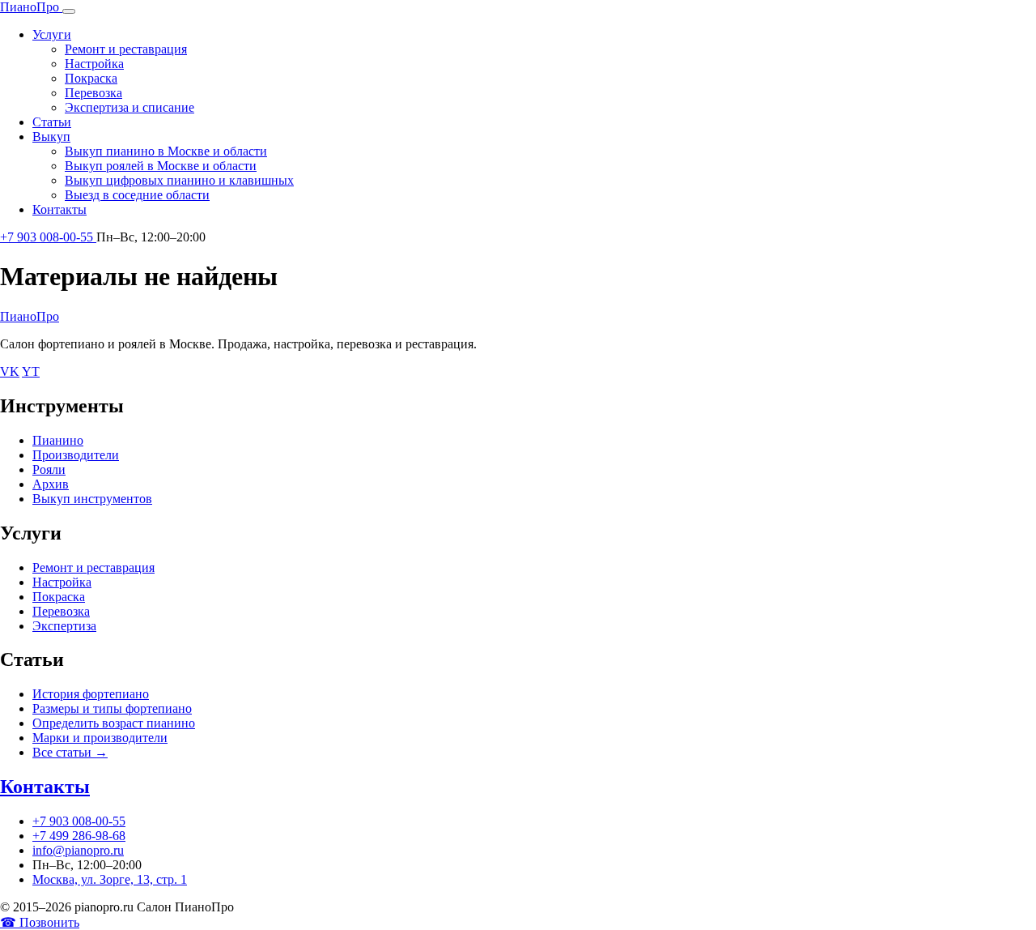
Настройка (94, 63)
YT (31, 371)
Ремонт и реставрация (126, 49)
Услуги (51, 34)
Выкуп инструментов (92, 499)
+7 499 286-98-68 (78, 836)
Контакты (59, 209)
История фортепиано (90, 694)
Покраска (91, 78)
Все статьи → (70, 752)
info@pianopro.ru (78, 850)
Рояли (49, 469)
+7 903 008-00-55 (48, 237)
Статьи (51, 122)
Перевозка (93, 93)
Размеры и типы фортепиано (112, 708)
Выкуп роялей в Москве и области (161, 166)
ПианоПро (29, 316)
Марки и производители (100, 737)
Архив (50, 484)
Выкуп (51, 136)
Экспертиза (64, 626)
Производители (75, 455)
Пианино (57, 440)
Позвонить (39, 922)
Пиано (29, 7)
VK (9, 371)
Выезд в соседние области (137, 195)
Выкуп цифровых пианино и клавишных (179, 180)
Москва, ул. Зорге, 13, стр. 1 (109, 879)
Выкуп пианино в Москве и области (166, 151)
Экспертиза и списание (129, 107)
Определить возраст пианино (113, 723)
